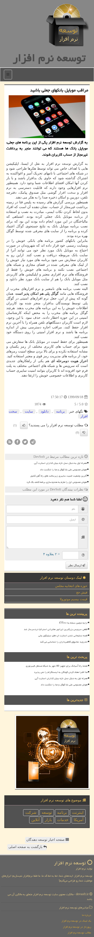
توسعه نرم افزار (49, 57)
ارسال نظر (75, 565)
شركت (30, 812)
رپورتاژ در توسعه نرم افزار (77, 926)
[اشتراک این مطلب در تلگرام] (32, 442)
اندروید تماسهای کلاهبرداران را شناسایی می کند (63, 641)
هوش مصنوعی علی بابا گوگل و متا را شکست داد (63, 469)
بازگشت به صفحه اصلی (25, 847)
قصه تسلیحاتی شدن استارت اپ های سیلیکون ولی (62, 635)
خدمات (62, 820)
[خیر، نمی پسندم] (84, 432)
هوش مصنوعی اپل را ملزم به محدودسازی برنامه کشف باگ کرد (57, 482)
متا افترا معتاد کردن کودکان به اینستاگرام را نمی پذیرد (60, 672)
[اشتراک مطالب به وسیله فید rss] (9, 442)
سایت (29, 411)
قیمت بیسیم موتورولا (73, 599)
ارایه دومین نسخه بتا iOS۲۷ (73, 622)
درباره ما (86, 915)
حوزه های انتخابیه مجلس (71, 586)
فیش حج (81, 592)
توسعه (66, 164)
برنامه (78, 216)
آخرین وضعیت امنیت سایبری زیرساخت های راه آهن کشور (58, 475)
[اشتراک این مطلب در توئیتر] (25, 442)
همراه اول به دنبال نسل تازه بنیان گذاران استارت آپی (60, 463)
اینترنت (77, 812)
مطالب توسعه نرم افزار (79, 932)
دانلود (13, 279)
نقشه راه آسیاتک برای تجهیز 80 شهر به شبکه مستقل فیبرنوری (56, 665)
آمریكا (78, 820)
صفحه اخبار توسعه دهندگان (46, 839)
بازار (48, 820)
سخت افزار (67, 192)
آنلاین (35, 820)
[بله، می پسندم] (24, 425)
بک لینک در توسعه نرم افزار (76, 920)
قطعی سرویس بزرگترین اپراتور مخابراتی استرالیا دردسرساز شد (55, 629)
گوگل (20, 226)
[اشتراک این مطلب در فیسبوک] (17, 442)
